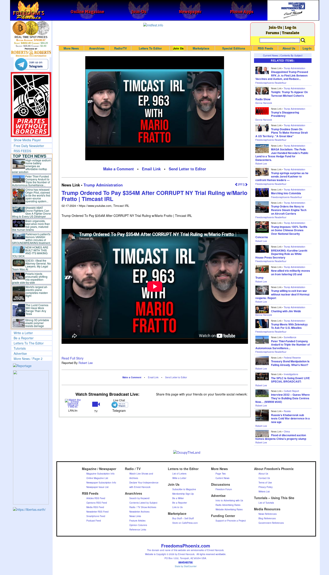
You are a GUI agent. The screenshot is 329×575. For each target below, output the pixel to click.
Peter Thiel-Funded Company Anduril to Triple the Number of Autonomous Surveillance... (31, 180)
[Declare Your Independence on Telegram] (31, 64)
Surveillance (290, 337)
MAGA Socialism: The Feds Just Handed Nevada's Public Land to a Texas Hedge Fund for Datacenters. (281, 154)
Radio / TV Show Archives (142, 507)
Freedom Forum (224, 489)
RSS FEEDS (22, 151)
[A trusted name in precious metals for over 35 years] (31, 52)
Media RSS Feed (95, 507)
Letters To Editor (150, 48)
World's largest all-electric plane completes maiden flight (37, 291)
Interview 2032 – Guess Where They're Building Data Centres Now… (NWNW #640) (282, 398)
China (287, 431)
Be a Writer (178, 498)
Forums (272, 32)
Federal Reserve (292, 357)
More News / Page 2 (28, 358)
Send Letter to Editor (187, 168)
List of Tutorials (266, 502)
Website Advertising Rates (229, 509)
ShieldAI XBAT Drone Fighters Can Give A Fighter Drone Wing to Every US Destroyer (31, 212)
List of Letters (179, 473)
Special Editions (233, 48)
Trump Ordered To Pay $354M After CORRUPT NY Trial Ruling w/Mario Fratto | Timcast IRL (154, 196)
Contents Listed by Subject (143, 502)
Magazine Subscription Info (100, 473)
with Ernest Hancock (139, 487)
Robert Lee (86, 363)
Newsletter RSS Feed (97, 511)
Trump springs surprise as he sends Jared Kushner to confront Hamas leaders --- (281, 176)
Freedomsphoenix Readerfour (270, 82)
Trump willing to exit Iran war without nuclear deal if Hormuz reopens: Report (282, 294)
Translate (290, 32)
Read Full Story (72, 358)
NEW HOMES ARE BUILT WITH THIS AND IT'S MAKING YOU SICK (30, 251)
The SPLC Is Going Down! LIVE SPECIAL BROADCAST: (290, 380)
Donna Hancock (263, 103)
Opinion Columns (138, 525)
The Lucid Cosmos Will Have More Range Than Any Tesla (37, 309)
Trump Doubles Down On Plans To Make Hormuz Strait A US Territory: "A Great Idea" (281, 132)
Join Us (178, 48)
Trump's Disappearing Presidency (285, 114)
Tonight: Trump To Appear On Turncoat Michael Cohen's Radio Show (281, 95)
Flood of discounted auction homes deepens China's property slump (280, 437)
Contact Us (264, 478)
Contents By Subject (291, 55)
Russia (287, 411)
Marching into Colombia (286, 193)
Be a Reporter (24, 338)
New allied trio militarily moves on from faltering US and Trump (282, 274)
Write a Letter (23, 333)
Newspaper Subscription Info (101, 482)
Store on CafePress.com (185, 522)
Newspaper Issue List (97, 487)
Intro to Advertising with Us (229, 500)
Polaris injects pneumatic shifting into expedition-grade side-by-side (30, 278)
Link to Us (177, 507)
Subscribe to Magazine (184, 489)
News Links (135, 516)
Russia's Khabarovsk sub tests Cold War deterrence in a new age (290, 418)
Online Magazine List (97, 478)
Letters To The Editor (29, 343)
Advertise (20, 353)
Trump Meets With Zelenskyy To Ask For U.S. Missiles (289, 326)
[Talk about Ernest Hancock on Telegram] (119, 404)
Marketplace (201, 48)
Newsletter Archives (139, 511)
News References (267, 513)
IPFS (241, 184)
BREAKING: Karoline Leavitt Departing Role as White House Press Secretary (281, 253)
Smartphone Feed (95, 516)
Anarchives (97, 48)
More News (71, 48)
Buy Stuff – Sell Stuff (183, 518)
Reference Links (137, 529)
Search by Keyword (139, 498)
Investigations (291, 374)
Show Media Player (27, 140)
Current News (270, 55)
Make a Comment (118, 168)
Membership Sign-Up (183, 493)
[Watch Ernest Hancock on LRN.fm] (73, 403)
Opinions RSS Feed (96, 502)
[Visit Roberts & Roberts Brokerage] (31, 28)
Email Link (151, 168)
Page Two (221, 473)
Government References (271, 522)
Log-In (290, 27)
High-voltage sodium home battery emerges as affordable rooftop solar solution (31, 166)
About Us (288, 48)
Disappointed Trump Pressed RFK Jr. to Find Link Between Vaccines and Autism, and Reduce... (281, 75)
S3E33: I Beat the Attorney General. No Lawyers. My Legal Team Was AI (31, 265)
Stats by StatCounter (186, 566)
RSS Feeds (265, 48)
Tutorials (20, 348)
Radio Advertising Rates (228, 505)
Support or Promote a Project (231, 520)
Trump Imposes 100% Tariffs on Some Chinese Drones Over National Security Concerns (281, 232)
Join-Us (275, 27)
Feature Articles (137, 520)
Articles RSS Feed (95, 498)
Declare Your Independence (143, 482)
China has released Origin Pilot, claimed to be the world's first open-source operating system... (38, 195)
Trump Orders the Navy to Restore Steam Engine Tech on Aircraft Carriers (288, 209)
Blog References (267, 518)
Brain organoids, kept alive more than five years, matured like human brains (31, 225)
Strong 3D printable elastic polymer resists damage (37, 323)
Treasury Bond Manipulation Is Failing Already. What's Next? (290, 363)
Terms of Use (265, 482)
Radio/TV (120, 48)
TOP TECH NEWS (29, 156)
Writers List (264, 491)
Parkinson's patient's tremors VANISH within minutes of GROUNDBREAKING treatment (31, 238)
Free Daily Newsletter (29, 145)
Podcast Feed (93, 520)
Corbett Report (291, 391)
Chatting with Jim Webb (286, 311)
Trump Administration (103, 185)
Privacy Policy (265, 487)
